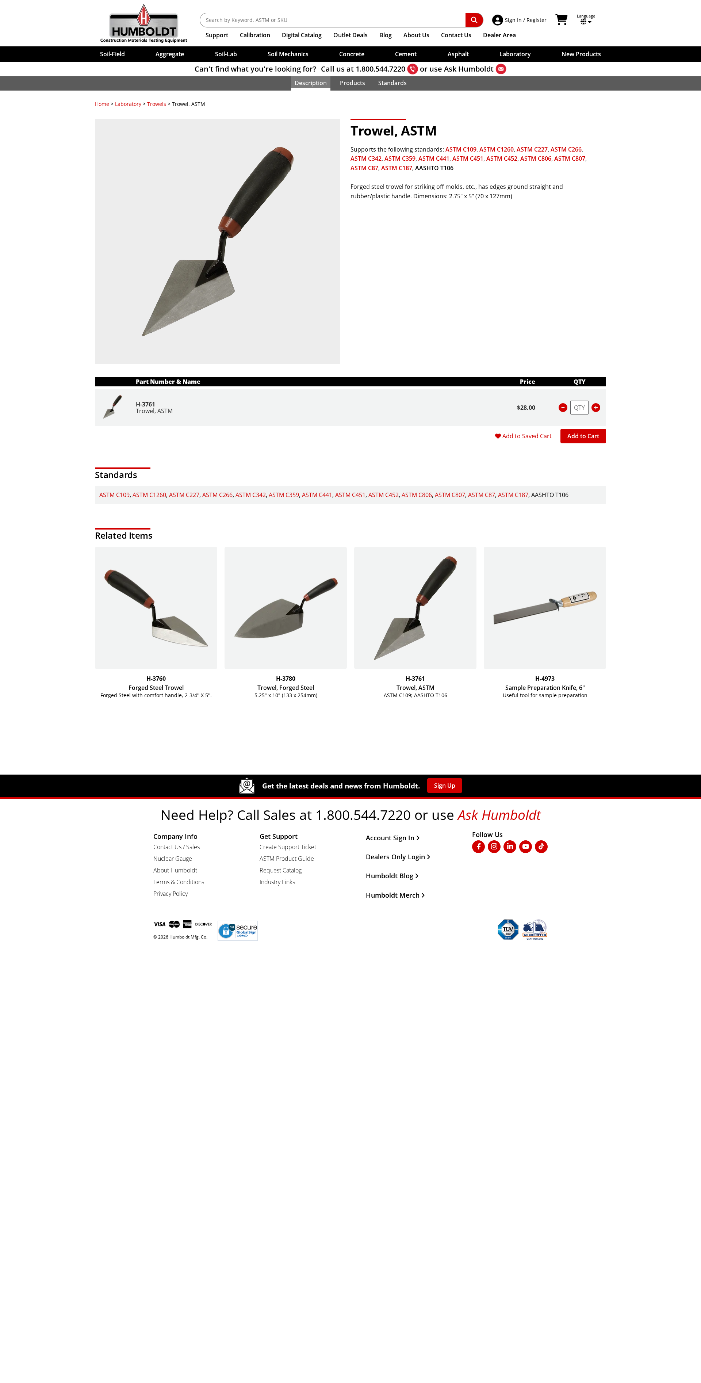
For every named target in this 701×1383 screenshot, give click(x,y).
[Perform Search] (474, 20)
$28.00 (526, 408)
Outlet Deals (350, 35)
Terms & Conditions (178, 882)
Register (536, 19)
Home (102, 103)
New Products (581, 54)
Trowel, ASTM (154, 411)
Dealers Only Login (395, 856)
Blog (385, 35)
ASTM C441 (433, 158)
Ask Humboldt (469, 69)
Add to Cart (583, 436)
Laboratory (128, 103)
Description (311, 83)
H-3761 (145, 404)
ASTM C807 (569, 158)
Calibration (255, 35)
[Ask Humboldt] (500, 69)
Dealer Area (499, 35)
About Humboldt (175, 870)
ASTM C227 (532, 149)
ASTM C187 (396, 168)
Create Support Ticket (288, 847)
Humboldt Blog (389, 875)
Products (352, 83)
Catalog (302, 35)
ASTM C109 (460, 149)
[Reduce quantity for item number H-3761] (563, 407)
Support (217, 35)
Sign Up (444, 786)
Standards (392, 83)
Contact (456, 35)
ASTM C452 (501, 158)
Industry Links (277, 882)
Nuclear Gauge (172, 859)
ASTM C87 (364, 168)
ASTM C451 (467, 158)
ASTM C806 (535, 158)
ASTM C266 (566, 149)
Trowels (156, 103)
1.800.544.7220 (380, 69)
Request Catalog (281, 870)
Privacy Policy (170, 894)
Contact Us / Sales (176, 847)
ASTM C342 (366, 158)
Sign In (513, 19)
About (416, 35)
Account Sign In (390, 837)
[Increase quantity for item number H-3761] (595, 407)
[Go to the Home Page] (149, 23)
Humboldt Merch (393, 895)
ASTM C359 (399, 158)
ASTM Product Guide (287, 859)
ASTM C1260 (496, 149)
